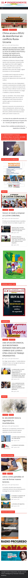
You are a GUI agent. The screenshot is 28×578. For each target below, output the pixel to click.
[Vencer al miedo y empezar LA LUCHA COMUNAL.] (14, 201)
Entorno (11, 414)
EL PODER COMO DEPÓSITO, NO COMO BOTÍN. (18, 437)
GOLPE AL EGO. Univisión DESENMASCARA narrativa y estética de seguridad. (18, 229)
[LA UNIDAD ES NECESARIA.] (5, 446)
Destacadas (5, 29)
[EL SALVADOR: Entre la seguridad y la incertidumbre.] (14, 406)
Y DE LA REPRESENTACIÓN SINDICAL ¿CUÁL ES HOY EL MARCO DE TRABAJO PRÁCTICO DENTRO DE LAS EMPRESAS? (18, 386)
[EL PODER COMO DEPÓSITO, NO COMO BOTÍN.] (5, 438)
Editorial (11, 209)
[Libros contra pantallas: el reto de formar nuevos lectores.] (14, 464)
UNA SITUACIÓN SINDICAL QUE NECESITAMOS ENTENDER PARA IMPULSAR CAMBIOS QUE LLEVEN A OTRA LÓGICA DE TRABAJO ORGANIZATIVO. (13, 349)
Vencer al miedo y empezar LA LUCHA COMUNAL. (13, 214)
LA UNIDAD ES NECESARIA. (18, 445)
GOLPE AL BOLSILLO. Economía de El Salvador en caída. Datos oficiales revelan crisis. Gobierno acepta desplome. (19, 240)
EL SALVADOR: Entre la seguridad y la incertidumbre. (11, 420)
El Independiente (15, 45)
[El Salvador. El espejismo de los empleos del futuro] (5, 497)
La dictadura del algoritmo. (18, 504)
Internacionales (13, 29)
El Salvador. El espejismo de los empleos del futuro (18, 496)
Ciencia (4, 473)
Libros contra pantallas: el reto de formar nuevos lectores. (13, 479)
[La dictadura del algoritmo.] (5, 505)
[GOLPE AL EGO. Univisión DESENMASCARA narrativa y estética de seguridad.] (5, 230)
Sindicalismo (12, 339)
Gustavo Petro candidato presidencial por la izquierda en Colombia (13, 127)
